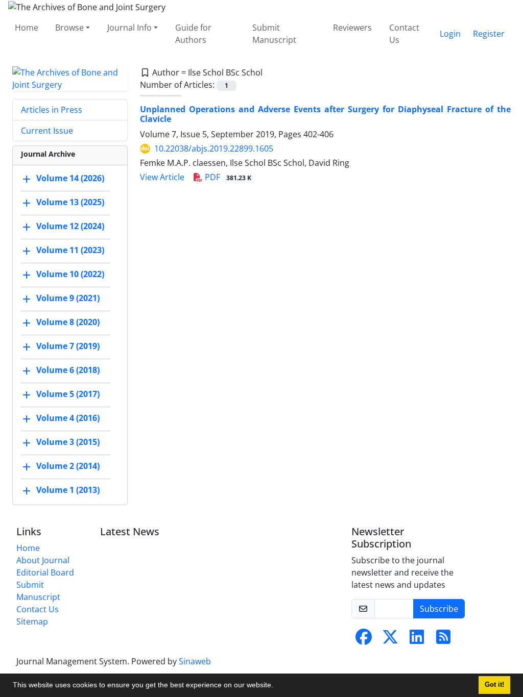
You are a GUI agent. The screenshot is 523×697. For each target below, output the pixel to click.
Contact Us (404, 33)
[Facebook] (363, 639)
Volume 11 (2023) (70, 250)
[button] (276, 686)
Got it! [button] (494, 684)
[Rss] (443, 639)
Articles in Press (51, 109)
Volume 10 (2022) (70, 274)
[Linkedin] (417, 639)
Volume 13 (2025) (70, 202)
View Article (162, 177)
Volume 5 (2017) (68, 394)
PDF (227, 177)
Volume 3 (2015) (68, 441)
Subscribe (439, 608)
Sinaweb (195, 661)
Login (450, 33)
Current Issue (47, 130)
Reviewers (352, 27)
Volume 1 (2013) (68, 489)
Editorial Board (45, 572)
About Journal (42, 560)
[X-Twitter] (390, 639)
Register (489, 33)
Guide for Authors (193, 33)
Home (26, 27)
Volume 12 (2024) (70, 226)
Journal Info (129, 27)
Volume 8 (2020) (68, 322)
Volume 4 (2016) (68, 418)
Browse (69, 27)
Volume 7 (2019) (68, 346)
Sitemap (32, 621)
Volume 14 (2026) (70, 178)
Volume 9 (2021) (68, 298)
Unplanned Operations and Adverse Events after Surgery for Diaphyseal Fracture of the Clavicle (325, 114)
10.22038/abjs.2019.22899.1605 (213, 148)
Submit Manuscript (274, 33)
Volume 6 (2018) (68, 370)
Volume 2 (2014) (68, 465)
